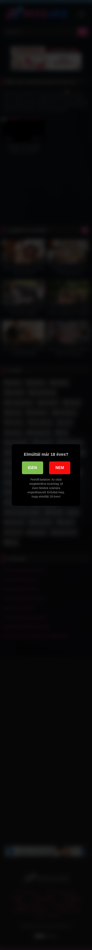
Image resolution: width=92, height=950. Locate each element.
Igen (32, 468)
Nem (59, 468)
